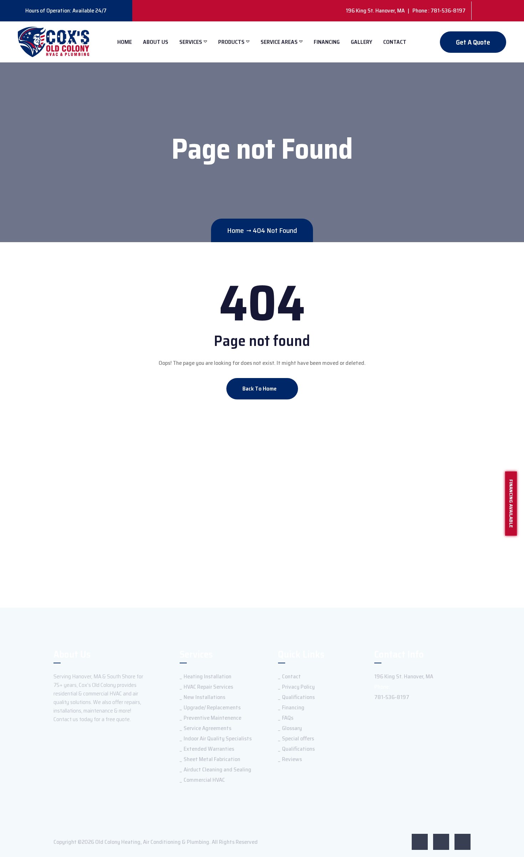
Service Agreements (207, 728)
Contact (394, 41)
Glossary (292, 728)
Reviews (292, 759)
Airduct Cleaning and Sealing (217, 769)
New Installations (204, 697)
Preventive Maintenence (212, 717)
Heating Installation (207, 676)
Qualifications (298, 697)
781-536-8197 (391, 697)
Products (231, 41)
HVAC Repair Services (208, 686)
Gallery (361, 41)
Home (124, 41)
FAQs (287, 717)
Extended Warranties (209, 748)
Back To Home (260, 388)
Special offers (298, 738)
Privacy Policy (298, 686)
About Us (155, 41)
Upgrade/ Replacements (212, 707)
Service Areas (279, 41)
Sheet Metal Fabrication (212, 759)
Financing (327, 41)
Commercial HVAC (204, 779)
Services (190, 41)
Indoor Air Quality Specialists (218, 738)
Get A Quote (473, 42)
